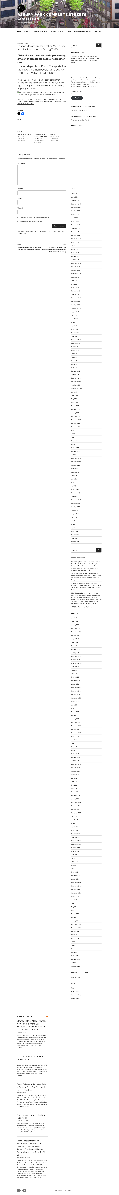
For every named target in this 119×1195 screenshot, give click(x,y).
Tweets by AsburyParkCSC (79, 110)
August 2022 (75, 312)
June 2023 (74, 280)
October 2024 (75, 235)
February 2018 (75, 493)
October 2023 (75, 270)
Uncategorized (75, 977)
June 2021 (74, 357)
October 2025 (75, 211)
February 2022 (75, 333)
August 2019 (75, 430)
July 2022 (74, 315)
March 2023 (75, 287)
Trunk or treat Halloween (85, 607)
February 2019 (75, 451)
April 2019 (74, 444)
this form (82, 58)
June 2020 (74, 395)
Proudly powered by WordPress (62, 1190)
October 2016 (75, 541)
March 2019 (75, 447)
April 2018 (74, 486)
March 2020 (75, 406)
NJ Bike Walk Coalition (26, 1016)
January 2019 (75, 454)
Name (20, 188)
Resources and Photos (40, 31)
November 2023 (76, 266)
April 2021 (74, 364)
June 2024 (74, 245)
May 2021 (74, 360)
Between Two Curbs (57, 31)
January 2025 (75, 228)
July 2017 (74, 517)
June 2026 (74, 197)
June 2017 (74, 521)
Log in (73, 988)
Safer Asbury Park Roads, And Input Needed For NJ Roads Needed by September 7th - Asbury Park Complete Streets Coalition (86, 564)
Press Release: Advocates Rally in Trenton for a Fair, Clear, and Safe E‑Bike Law (31, 1087)
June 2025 (74, 218)
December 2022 (76, 298)
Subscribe (97, 31)
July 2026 (74, 193)
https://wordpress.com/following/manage (83, 86)
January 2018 (75, 496)
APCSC (32, 43)
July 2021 (74, 353)
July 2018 (74, 475)
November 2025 (76, 207)
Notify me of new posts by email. (31, 221)
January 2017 (75, 538)
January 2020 (75, 413)
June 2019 (74, 437)
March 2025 (75, 221)
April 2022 (74, 326)
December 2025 (76, 204)
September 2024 (76, 239)
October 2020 (75, 385)
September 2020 (76, 388)
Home (19, 31)
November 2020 (76, 381)
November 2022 (76, 301)
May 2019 (74, 440)
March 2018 (75, 489)
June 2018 (74, 479)
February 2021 (75, 371)
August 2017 (75, 514)
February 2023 (75, 291)
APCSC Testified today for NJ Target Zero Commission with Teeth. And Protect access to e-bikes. (86, 601)
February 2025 (75, 225)
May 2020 (74, 399)
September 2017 (76, 510)
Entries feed (74, 991)
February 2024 (75, 256)
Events (69, 31)
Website (20, 208)
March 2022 (75, 329)
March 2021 (75, 367)
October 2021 (75, 347)
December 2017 (76, 500)
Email (19, 198)
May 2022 (74, 322)
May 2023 (74, 284)
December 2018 (76, 458)
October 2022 (75, 305)
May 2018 (74, 482)
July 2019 (74, 433)
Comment (21, 163)
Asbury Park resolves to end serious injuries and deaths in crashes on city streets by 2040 (84, 568)
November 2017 (76, 503)
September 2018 (76, 468)
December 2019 (76, 416)
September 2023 (76, 273)
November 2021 (76, 343)
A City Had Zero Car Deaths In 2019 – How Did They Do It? (40, 136)
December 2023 (76, 263)
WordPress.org (75, 998)
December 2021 (76, 340)
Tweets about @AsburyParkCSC (81, 120)
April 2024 (74, 249)
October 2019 (75, 423)
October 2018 (75, 465)
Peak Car (52, 134)
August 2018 (75, 472)
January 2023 (75, 294)
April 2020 (74, 402)
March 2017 (75, 531)
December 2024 (76, 232)
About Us (27, 31)
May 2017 (74, 524)
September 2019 (76, 427)
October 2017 (75, 507)
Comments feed (76, 995)
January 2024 (75, 259)
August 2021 (75, 350)
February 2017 (75, 535)
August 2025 (75, 214)
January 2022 (75, 336)
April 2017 (74, 528)
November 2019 (76, 420)
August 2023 (75, 277)
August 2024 (75, 242)
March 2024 (75, 252)
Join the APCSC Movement (82, 31)
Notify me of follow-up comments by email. (34, 218)
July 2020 (74, 392)
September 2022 (76, 308)
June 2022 (74, 319)
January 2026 (75, 200)
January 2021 (75, 374)
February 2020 (75, 409)
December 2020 (76, 378)
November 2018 (76, 461)
